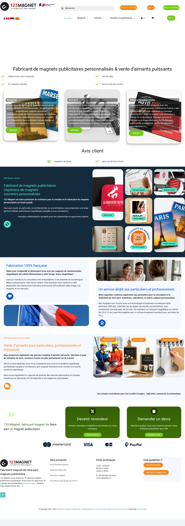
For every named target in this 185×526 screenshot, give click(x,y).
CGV (94, 509)
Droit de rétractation (104, 509)
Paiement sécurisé (119, 509)
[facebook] (2, 494)
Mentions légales (63, 509)
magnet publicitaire (27, 429)
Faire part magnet (29, 483)
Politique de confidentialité (81, 509)
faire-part (11, 111)
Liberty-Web (141, 509)
